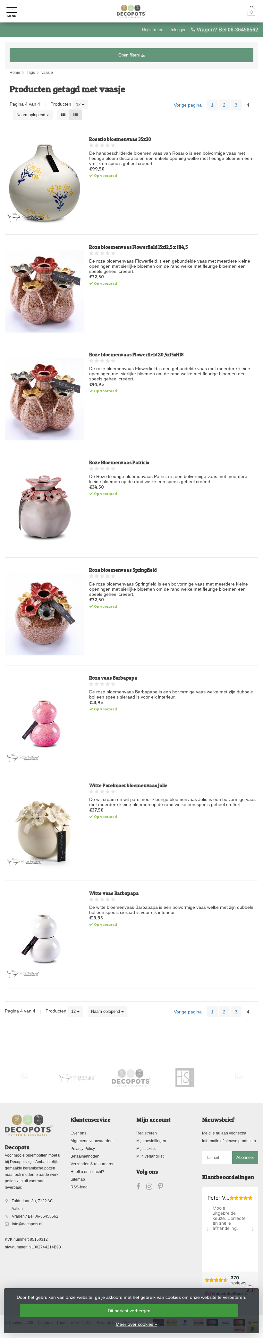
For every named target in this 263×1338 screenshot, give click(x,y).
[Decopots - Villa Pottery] (131, 1077)
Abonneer (245, 1157)
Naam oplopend (31, 114)
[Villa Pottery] (78, 1077)
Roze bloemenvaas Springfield (123, 570)
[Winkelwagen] (251, 14)
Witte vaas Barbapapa (114, 893)
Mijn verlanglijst (150, 1156)
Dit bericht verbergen (129, 1310)
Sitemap (78, 1179)
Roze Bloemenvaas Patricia (119, 462)
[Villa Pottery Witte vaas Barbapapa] (44, 937)
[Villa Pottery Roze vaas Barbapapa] (44, 722)
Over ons (78, 1133)
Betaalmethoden (85, 1156)
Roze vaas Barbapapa (113, 678)
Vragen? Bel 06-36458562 (227, 29)
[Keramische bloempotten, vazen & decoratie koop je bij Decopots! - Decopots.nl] (131, 11)
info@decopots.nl (27, 1224)
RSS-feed (79, 1187)
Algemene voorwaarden (92, 1141)
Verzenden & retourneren (93, 1164)
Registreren (152, 29)
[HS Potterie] (185, 1077)
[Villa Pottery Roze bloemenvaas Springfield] (44, 614)
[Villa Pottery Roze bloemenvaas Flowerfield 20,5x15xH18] (44, 399)
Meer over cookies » (136, 1324)
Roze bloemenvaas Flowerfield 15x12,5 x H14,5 (138, 247)
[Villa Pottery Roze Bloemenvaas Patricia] (44, 507)
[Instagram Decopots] (152, 1188)
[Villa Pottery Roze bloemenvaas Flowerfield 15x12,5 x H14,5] (44, 291)
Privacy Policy (83, 1148)
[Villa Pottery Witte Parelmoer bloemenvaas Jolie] (44, 830)
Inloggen (178, 29)
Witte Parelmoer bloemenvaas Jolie (128, 785)
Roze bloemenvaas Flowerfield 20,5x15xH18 (136, 355)
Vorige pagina (188, 105)
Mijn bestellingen (151, 1141)
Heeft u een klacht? (87, 1171)
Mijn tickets (146, 1148)
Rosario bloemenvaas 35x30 (120, 139)
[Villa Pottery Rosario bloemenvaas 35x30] (44, 183)
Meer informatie (173, 224)
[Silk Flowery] (24, 1076)
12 (79, 104)
